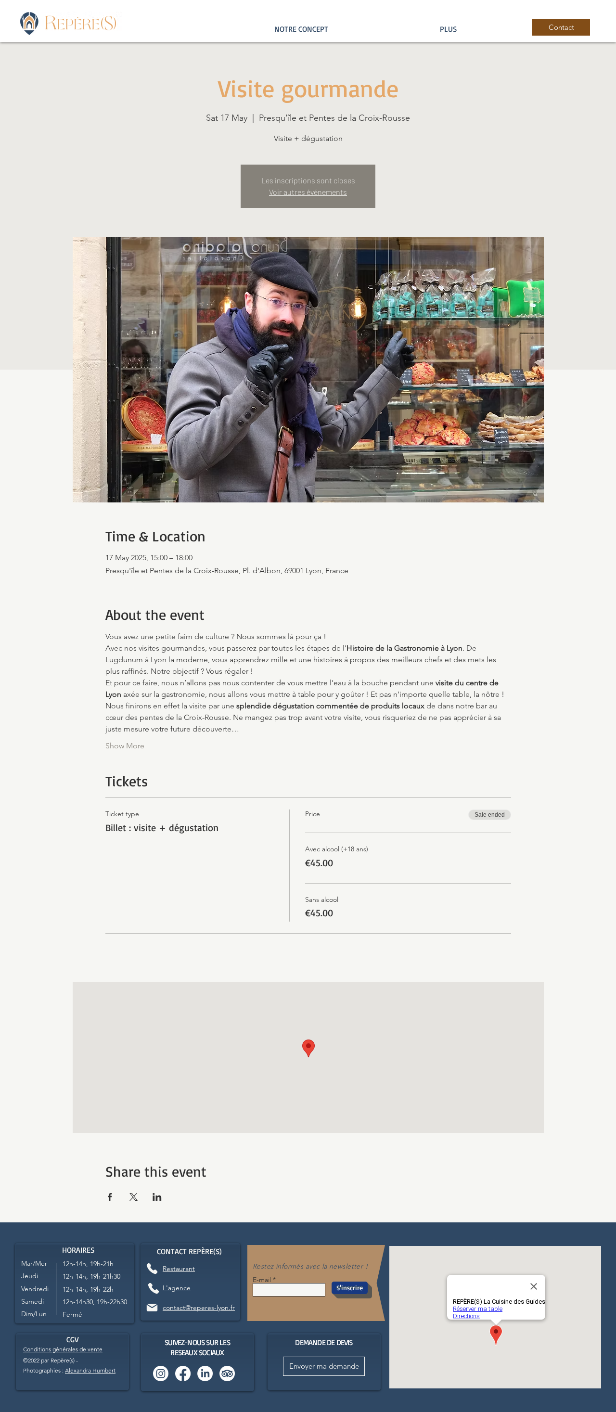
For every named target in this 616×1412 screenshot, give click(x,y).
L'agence (177, 1288)
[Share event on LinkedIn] (157, 1197)
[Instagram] (160, 1373)
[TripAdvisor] (227, 1373)
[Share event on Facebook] (110, 1197)
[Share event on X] (133, 1197)
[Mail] (152, 1307)
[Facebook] (183, 1373)
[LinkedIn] (205, 1373)
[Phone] (151, 1268)
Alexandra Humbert (90, 1370)
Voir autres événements (308, 191)
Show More (124, 745)
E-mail (262, 1279)
